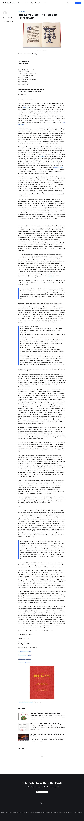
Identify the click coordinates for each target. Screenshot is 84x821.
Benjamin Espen (7, 17)
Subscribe (78, 2)
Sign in (71, 2)
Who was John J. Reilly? (24, 655)
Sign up (42, 803)
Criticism (45, 2)
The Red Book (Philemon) (26, 702)
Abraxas (51, 277)
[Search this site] (68, 3)
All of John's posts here (24, 659)
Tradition (42, 156)
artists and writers (58, 167)
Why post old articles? (24, 651)
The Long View (38, 2)
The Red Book (25, 107)
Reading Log (30, 2)
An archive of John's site (25, 662)
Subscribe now (43, 792)
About (24, 2)
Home (19, 2)
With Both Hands (9, 3)
